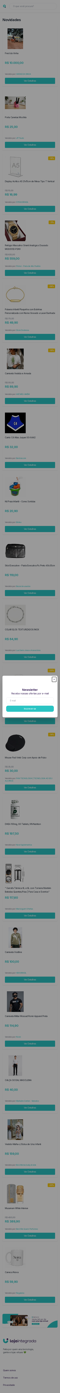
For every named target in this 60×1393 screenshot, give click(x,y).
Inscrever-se (30, 708)
